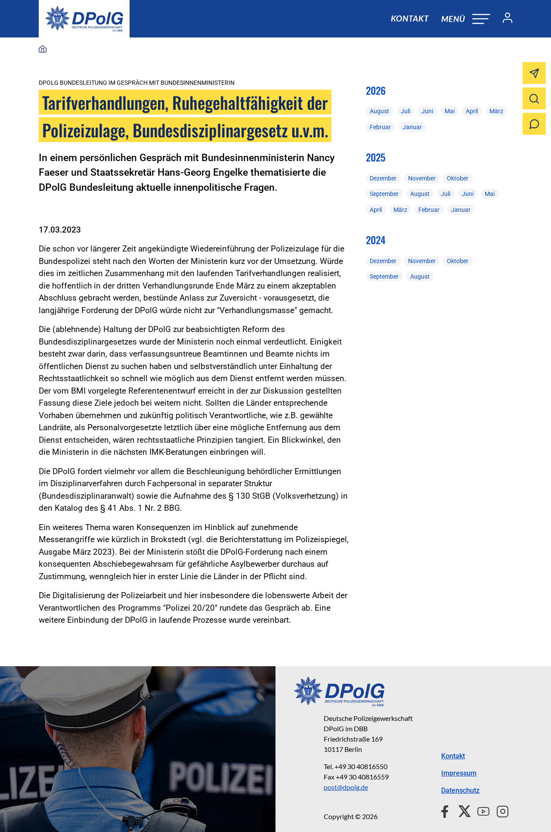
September (384, 193)
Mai (450, 111)
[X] (461, 810)
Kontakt (410, 18)
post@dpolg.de (346, 787)
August (379, 111)
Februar (380, 127)
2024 (376, 240)
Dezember (383, 178)
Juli (405, 111)
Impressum (459, 773)
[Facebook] (446, 810)
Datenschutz (460, 790)
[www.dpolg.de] (42, 49)
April (472, 111)
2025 (375, 157)
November (422, 178)
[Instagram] (499, 810)
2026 (376, 90)
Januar (412, 127)
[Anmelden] (504, 19)
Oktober (457, 178)
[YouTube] (480, 810)
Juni (427, 111)
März (496, 111)
